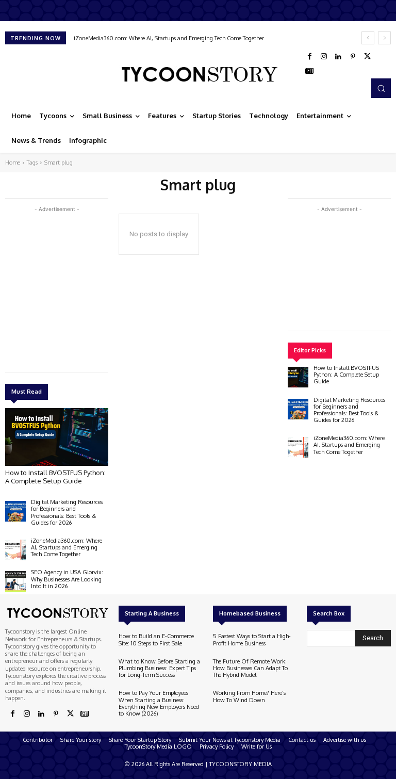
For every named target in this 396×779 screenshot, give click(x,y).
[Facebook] (309, 57)
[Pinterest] (352, 57)
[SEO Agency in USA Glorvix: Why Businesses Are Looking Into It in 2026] (15, 581)
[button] (381, 88)
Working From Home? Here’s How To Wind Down (249, 696)
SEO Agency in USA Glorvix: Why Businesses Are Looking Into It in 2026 (67, 579)
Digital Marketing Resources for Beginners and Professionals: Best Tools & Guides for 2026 (67, 512)
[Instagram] (324, 57)
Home (12, 162)
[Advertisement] (82, 287)
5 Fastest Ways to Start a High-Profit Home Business (252, 639)
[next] (384, 37)
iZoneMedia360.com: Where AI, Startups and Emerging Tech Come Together (169, 38)
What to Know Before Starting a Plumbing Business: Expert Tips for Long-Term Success (159, 668)
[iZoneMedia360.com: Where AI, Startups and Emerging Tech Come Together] (15, 550)
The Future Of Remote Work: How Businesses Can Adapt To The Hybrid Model (250, 668)
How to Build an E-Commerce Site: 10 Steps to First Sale (156, 639)
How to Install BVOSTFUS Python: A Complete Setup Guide (55, 476)
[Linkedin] (338, 57)
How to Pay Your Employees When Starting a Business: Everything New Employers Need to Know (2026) (159, 703)
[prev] (367, 37)
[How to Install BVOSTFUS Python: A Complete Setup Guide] (56, 437)
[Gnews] (309, 71)
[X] (367, 57)
